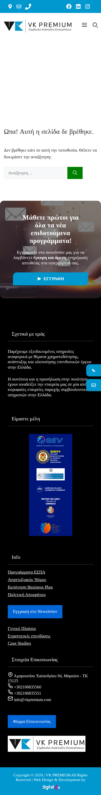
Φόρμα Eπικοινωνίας (32, 721)
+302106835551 (27, 693)
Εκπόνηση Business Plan (30, 587)
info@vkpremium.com (32, 699)
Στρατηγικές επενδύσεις (29, 636)
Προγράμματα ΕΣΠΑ (26, 572)
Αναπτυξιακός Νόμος (27, 579)
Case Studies (19, 643)
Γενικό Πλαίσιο (22, 628)
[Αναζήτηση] (75, 173)
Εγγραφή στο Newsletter (35, 611)
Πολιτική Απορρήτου (27, 594)
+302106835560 (27, 687)
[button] (84, 26)
